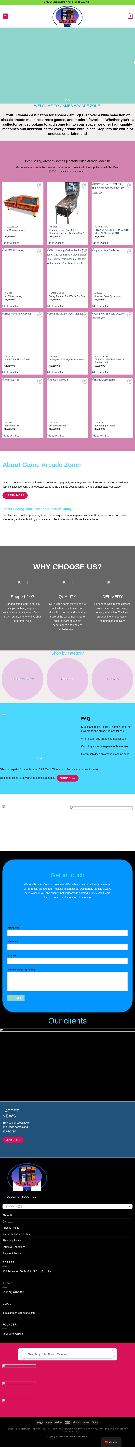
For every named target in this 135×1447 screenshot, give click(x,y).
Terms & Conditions (13, 1253)
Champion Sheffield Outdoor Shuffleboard (109, 361)
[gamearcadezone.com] (67, 16)
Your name (13, 933)
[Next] (128, 65)
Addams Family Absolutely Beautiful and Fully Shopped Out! (66, 231)
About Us (7, 1221)
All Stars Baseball (58, 425)
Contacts (7, 1227)
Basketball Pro (11, 425)
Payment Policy (11, 1259)
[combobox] (67, 1212)
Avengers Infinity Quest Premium (66, 359)
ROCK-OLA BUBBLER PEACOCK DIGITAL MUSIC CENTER (111, 231)
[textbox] (67, 1212)
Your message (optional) (21, 975)
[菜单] (5, 16)
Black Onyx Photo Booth (17, 359)
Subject (11, 961)
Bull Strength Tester (104, 425)
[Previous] (7, 65)
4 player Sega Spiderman (107, 296)
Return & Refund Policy (16, 1240)
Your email (13, 947)
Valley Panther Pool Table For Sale (67, 296)
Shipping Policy (11, 1246)
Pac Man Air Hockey (14, 230)
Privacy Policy (10, 1234)
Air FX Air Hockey (13, 296)
